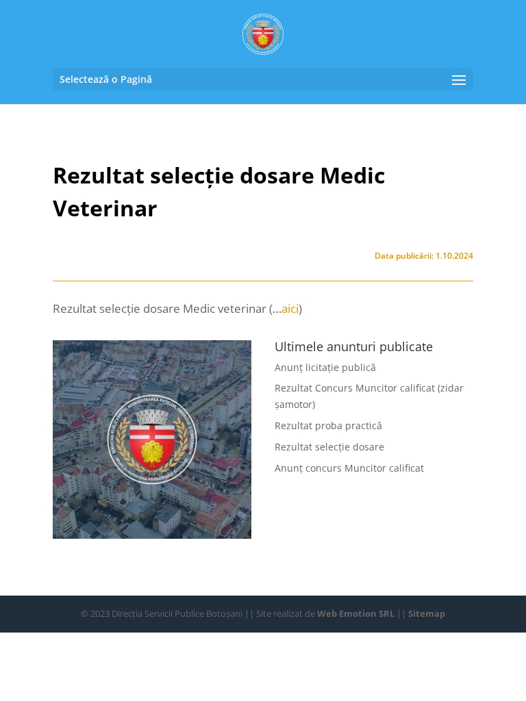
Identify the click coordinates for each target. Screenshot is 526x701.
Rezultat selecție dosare (329, 446)
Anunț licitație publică (325, 367)
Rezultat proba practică (328, 425)
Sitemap (426, 613)
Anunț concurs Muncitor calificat (349, 467)
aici (290, 308)
